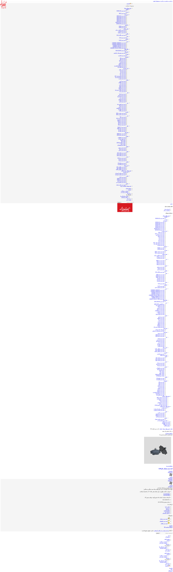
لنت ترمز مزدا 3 (122, 160)
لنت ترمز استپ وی (121, 104)
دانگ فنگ (126, 49)
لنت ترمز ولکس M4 (121, 168)
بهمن (127, 175)
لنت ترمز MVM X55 (121, 23)
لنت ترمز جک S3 (122, 129)
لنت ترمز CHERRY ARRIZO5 (119, 42)
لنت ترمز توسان (160, 389)
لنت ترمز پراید (122, 91)
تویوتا (127, 146)
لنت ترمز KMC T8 (160, 277)
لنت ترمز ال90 (122, 105)
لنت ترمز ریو (123, 97)
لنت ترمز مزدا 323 (121, 158)
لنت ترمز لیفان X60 (121, 155)
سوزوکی (126, 51)
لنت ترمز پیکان (122, 69)
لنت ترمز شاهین (122, 87)
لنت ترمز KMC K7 (121, 128)
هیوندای (126, 56)
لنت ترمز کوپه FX (122, 67)
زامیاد (127, 183)
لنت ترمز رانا (123, 73)
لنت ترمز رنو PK (160, 309)
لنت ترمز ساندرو (122, 109)
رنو (127, 103)
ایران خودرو (125, 68)
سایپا (127, 79)
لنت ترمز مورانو (122, 138)
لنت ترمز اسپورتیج (121, 96)
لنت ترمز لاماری (122, 55)
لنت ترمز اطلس (122, 82)
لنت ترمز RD (123, 117)
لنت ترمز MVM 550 (121, 18)
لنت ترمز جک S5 (122, 131)
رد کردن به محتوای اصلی (158, 1)
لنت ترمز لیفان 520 (121, 152)
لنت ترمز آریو (123, 81)
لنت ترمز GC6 (122, 37)
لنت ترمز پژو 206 (122, 122)
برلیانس (126, 24)
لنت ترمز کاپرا (122, 177)
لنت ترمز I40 (123, 59)
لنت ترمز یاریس (122, 150)
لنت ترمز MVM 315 (121, 16)
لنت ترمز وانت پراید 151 (120, 90)
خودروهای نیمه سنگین (165, 406)
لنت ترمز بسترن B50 (121, 114)
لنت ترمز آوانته (122, 63)
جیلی (127, 36)
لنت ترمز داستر (122, 106)
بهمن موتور (125, 28)
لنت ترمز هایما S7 (122, 164)
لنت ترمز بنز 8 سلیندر (162, 402)
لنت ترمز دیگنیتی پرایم (121, 30)
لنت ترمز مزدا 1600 (121, 178)
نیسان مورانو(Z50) (122, 145)
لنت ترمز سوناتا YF (160, 393)
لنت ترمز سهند (122, 86)
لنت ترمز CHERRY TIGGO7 (119, 46)
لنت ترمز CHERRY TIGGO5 (119, 45)
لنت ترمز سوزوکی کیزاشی (120, 53)
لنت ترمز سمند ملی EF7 (120, 76)
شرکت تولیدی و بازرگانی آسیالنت (161, 530)
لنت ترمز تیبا (123, 83)
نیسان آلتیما (123, 140)
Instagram (170, 478)
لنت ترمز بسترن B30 (121, 113)
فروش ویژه (167, 209)
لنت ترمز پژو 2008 (121, 120)
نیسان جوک (123, 143)
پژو (127, 115)
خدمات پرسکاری (124, 191)
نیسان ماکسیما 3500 (121, 142)
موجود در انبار (167, 210)
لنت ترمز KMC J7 (122, 127)
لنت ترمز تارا (123, 71)
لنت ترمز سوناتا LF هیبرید (120, 65)
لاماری (126, 54)
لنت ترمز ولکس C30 (121, 166)
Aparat (171, 477)
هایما (127, 161)
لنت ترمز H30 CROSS (121, 50)
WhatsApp (170, 472)
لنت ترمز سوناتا (122, 64)
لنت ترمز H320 (122, 26)
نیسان (127, 136)
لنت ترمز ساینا (122, 85)
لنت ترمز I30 (123, 58)
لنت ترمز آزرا (123, 62)
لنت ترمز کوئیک (122, 88)
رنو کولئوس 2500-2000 (159, 304)
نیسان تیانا (123, 141)
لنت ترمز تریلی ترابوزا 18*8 (161, 405)
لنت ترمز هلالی (166, 424)
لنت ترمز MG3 (122, 13)
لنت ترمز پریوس (122, 147)
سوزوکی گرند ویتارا (160, 329)
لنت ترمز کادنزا (122, 100)
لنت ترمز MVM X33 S (121, 22)
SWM (127, 9)
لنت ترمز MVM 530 (121, 17)
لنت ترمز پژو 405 (122, 124)
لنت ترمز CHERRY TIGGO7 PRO (118, 47)
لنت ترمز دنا (123, 72)
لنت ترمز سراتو (122, 99)
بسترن (126, 111)
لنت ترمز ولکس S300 (121, 169)
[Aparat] (170, 475)
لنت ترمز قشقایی (122, 137)
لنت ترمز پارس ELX (121, 118)
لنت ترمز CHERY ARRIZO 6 (157, 296)
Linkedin (170, 471)
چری (127, 41)
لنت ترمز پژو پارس (121, 119)
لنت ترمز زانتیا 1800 (121, 133)
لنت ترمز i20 (161, 382)
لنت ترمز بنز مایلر (163, 403)
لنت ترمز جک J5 (160, 278)
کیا (127, 92)
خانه (171, 428)
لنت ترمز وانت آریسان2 (120, 174)
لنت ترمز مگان (122, 110)
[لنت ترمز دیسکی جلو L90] (86, 450)
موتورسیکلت (167, 425)
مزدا (127, 156)
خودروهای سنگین (166, 396)
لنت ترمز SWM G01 (121, 10)
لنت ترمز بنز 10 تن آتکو (162, 397)
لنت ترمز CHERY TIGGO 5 (158, 297)
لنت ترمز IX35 (122, 60)
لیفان (127, 151)
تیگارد (127, 33)
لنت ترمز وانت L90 (160, 314)
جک (127, 126)
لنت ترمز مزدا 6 (122, 159)
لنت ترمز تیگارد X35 (121, 35)
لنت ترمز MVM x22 (121, 19)
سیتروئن (126, 132)
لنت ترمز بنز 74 (163, 401)
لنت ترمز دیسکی (166, 421)
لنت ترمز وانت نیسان (121, 184)
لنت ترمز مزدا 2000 (121, 179)
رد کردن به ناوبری (168, 1)
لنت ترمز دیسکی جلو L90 (165, 468)
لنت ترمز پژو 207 (122, 123)
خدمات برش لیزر (124, 192)
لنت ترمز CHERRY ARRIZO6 (119, 44)
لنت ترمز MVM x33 (121, 21)
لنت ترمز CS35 (122, 40)
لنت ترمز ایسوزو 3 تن (121, 182)
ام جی (127, 12)
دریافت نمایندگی (124, 197)
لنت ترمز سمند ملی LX (120, 77)
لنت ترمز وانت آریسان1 (120, 173)
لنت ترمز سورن (122, 78)
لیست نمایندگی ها (124, 196)
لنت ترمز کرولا (122, 149)
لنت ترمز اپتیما (122, 94)
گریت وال (126, 165)
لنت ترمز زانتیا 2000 (121, 135)
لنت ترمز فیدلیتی (122, 31)
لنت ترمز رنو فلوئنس (121, 108)
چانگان (126, 39)
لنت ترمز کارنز (122, 101)
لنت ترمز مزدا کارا (121, 181)
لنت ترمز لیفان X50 (121, 154)
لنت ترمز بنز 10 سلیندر (162, 398)
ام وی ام (126, 14)
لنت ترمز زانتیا (161, 333)
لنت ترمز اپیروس (122, 95)
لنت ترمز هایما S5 (122, 163)
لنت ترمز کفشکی (166, 423)
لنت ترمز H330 (122, 27)
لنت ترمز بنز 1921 (163, 400)
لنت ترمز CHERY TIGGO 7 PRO (156, 299)
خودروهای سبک (166, 215)
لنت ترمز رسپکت (122, 32)
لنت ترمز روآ (123, 74)
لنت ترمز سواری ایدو (159, 287)
